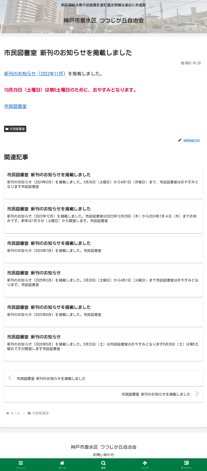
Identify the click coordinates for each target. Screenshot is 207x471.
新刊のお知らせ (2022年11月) (35, 73)
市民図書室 (15, 106)
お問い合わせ (103, 455)
